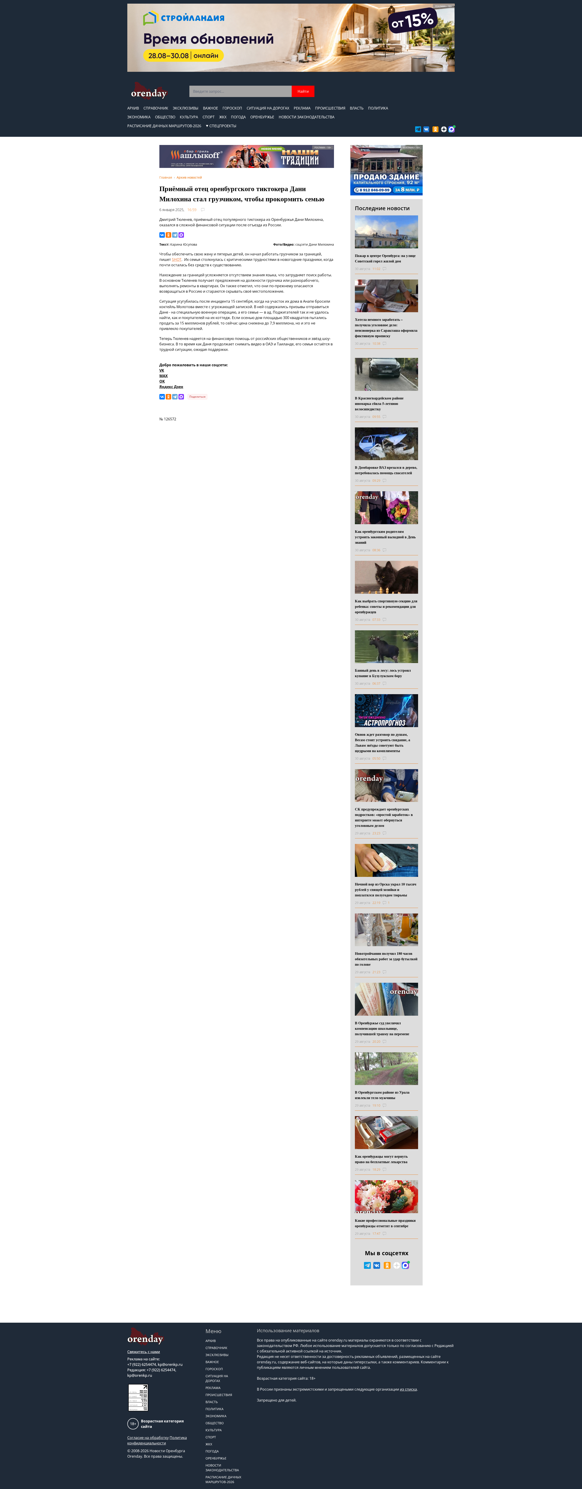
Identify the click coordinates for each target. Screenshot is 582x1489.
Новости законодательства (306, 117)
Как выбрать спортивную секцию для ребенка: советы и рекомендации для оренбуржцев (386, 606)
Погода (238, 117)
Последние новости (382, 208)
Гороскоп (232, 108)
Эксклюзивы (185, 108)
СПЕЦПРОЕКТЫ (222, 125)
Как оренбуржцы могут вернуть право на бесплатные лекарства (381, 1159)
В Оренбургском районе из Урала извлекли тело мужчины (382, 1095)
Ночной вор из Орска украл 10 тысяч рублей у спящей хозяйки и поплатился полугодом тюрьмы (385, 889)
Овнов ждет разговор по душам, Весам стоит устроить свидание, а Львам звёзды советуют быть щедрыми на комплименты (382, 742)
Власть (357, 108)
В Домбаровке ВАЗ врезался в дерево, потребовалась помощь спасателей (386, 470)
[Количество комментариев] (388, 269)
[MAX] (181, 235)
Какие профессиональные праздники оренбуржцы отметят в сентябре (385, 1223)
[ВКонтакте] (162, 235)
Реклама (302, 108)
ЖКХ (222, 117)
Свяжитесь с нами (143, 1351)
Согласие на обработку (148, 1437)
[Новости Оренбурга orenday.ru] (149, 91)
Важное (210, 108)
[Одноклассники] (168, 235)
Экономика (139, 117)
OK (162, 381)
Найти (303, 91)
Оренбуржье (262, 117)
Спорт (209, 117)
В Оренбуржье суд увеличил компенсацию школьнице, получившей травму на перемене (382, 1028)
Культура (189, 117)
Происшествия (330, 108)
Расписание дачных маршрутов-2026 (164, 125)
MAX (163, 375)
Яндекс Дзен (171, 386)
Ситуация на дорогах (268, 108)
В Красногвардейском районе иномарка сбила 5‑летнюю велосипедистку (379, 403)
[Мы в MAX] (451, 129)
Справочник (155, 108)
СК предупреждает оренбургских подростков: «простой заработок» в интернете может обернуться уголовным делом (384, 817)
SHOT (176, 259)
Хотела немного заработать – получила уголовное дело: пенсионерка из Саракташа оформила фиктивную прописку (386, 327)
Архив (133, 108)
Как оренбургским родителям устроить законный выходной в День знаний (385, 537)
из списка (408, 1389)
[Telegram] (175, 235)
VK (161, 370)
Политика (378, 108)
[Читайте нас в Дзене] (444, 129)
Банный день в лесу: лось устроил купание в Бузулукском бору (383, 673)
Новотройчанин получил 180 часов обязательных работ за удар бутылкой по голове (386, 959)
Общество (165, 117)
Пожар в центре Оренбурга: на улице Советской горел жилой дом (385, 258)
